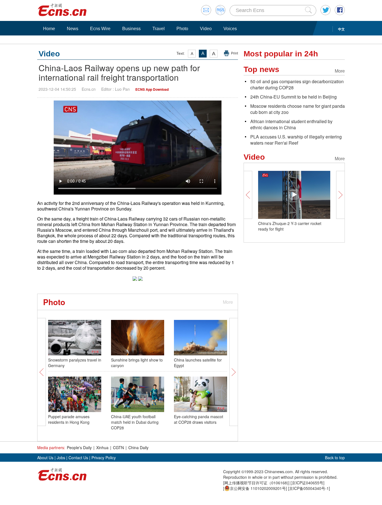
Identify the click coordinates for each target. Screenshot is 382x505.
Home (49, 28)
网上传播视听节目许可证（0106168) (256, 482)
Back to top (335, 457)
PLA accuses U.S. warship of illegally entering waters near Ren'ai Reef (296, 139)
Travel (158, 28)
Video (206, 28)
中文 (341, 29)
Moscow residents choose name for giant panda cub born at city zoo (297, 109)
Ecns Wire (100, 28)
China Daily (138, 447)
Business (131, 28)
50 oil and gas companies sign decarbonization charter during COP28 (297, 84)
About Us (45, 457)
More (228, 302)
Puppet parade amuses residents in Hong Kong (68, 419)
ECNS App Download (152, 89)
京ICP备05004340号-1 (309, 488)
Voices (230, 28)
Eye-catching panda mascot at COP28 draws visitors (198, 419)
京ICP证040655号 (307, 482)
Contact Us (78, 457)
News (72, 28)
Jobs (61, 457)
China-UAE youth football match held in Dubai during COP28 (135, 422)
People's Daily (79, 447)
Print (234, 53)
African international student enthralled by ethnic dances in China (291, 124)
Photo (182, 28)
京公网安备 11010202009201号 (258, 488)
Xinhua (102, 447)
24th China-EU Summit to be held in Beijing (293, 97)
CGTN (118, 447)
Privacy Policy (103, 457)
